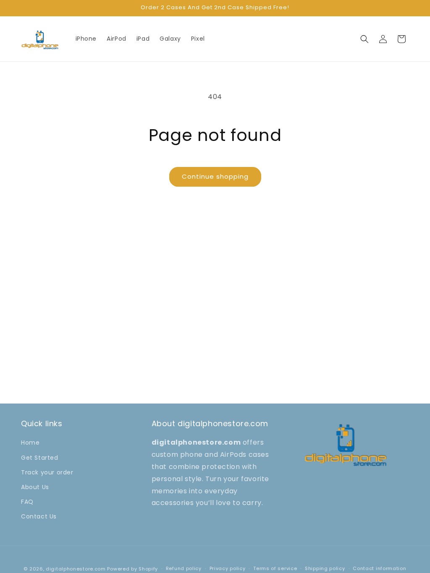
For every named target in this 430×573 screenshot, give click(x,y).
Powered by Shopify (132, 568)
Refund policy (184, 568)
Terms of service (275, 568)
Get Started (39, 457)
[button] (364, 39)
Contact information (379, 568)
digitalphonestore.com (76, 568)
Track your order (47, 472)
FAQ (27, 501)
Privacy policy (228, 568)
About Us (35, 487)
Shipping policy (325, 568)
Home (30, 442)
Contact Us (39, 516)
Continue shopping (215, 176)
